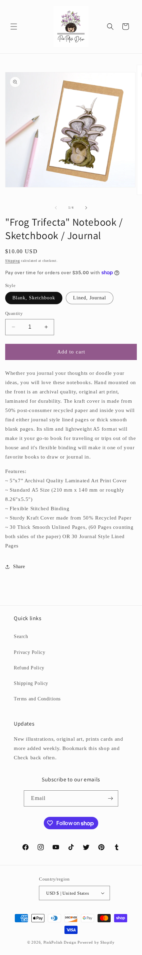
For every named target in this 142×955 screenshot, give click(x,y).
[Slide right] (86, 207)
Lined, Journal (89, 297)
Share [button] (19, 566)
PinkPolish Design (60, 942)
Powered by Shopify (96, 942)
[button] (13, 26)
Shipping (12, 261)
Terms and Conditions (37, 698)
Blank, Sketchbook (33, 297)
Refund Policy (29, 667)
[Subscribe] (110, 798)
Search (21, 636)
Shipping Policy (31, 683)
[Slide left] (55, 207)
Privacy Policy (29, 652)
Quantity (14, 313)
